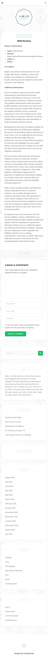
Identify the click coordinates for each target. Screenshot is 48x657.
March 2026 (9, 499)
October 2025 (10, 521)
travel (7, 579)
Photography (10, 566)
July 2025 (8, 534)
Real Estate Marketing (14, 571)
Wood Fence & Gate (13, 422)
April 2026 (9, 495)
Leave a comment (15, 334)
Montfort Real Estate (13, 417)
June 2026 (9, 486)
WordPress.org (11, 620)
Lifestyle (8, 558)
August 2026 (10, 478)
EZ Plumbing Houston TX (15, 431)
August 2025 (10, 530)
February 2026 (10, 504)
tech (7, 575)
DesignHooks (29, 653)
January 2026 (10, 508)
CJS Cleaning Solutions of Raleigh (18, 435)
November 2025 (11, 517)
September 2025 (11, 525)
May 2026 (9, 491)
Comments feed (11, 616)
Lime (7, 562)
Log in (7, 607)
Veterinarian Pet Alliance (14, 426)
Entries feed (10, 611)
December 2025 (11, 512)
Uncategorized (24, 36)
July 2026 (8, 482)
